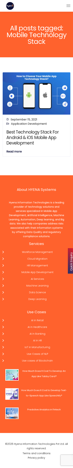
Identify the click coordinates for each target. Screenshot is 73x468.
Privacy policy (36, 458)
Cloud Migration (37, 259)
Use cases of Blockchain (37, 360)
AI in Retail (37, 320)
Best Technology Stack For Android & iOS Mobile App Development (32, 137)
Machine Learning (37, 285)
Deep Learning (37, 299)
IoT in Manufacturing (37, 347)
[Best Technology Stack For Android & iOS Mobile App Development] (36, 93)
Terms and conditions (36, 453)
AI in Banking (37, 334)
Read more (14, 151)
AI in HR (37, 340)
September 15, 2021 (24, 119)
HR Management (37, 265)
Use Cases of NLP (37, 354)
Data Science (37, 292)
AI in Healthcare (37, 327)
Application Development (29, 124)
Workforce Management (37, 252)
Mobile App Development (37, 272)
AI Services (37, 279)
